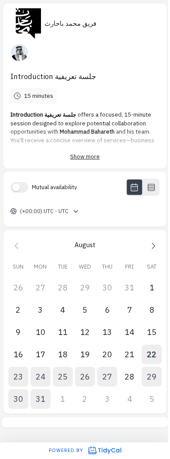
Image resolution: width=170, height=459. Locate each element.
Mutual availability (54, 187)
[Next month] (152, 245)
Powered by (67, 450)
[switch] (19, 187)
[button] (152, 354)
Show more (85, 156)
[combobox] (20, 211)
